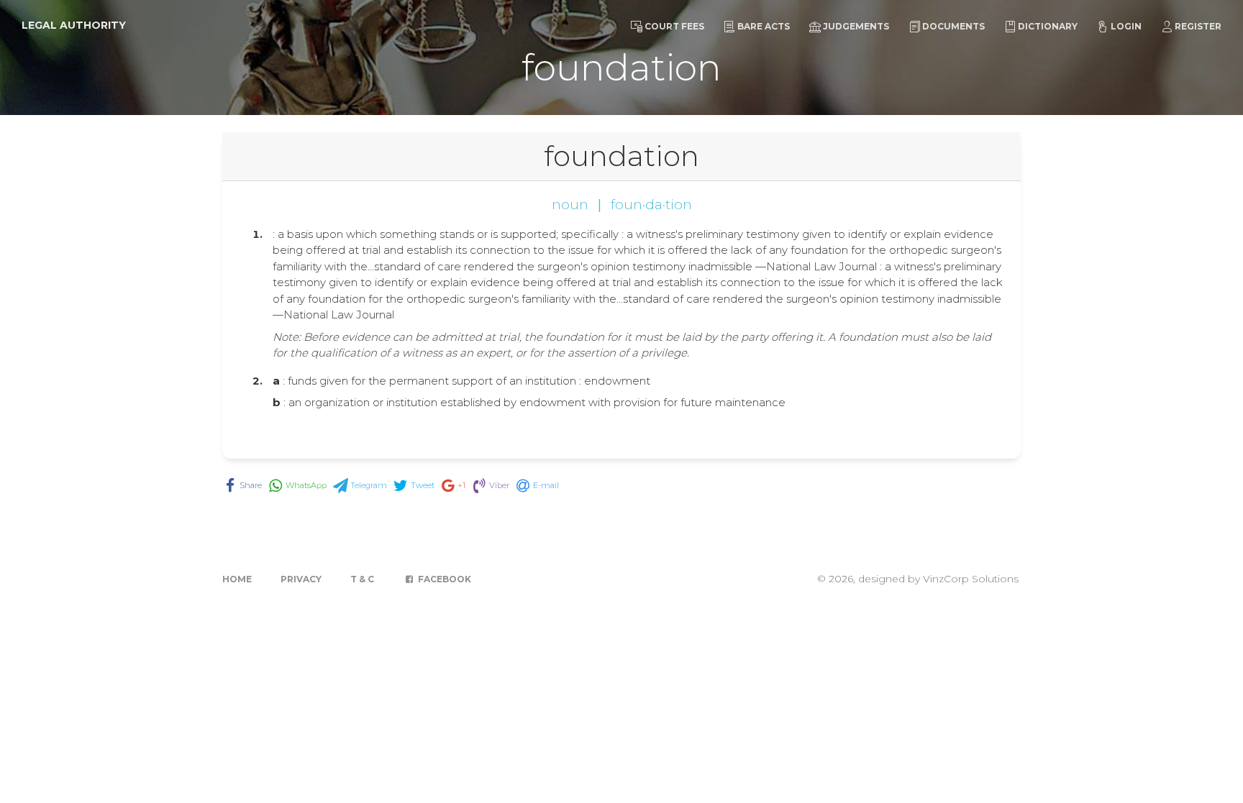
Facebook (443, 579)
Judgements (856, 26)
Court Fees (674, 26)
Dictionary (1048, 26)
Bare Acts (763, 26)
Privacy (301, 579)
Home (237, 579)
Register (1198, 26)
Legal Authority (74, 25)
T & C (362, 579)
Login (1126, 26)
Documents (953, 26)
